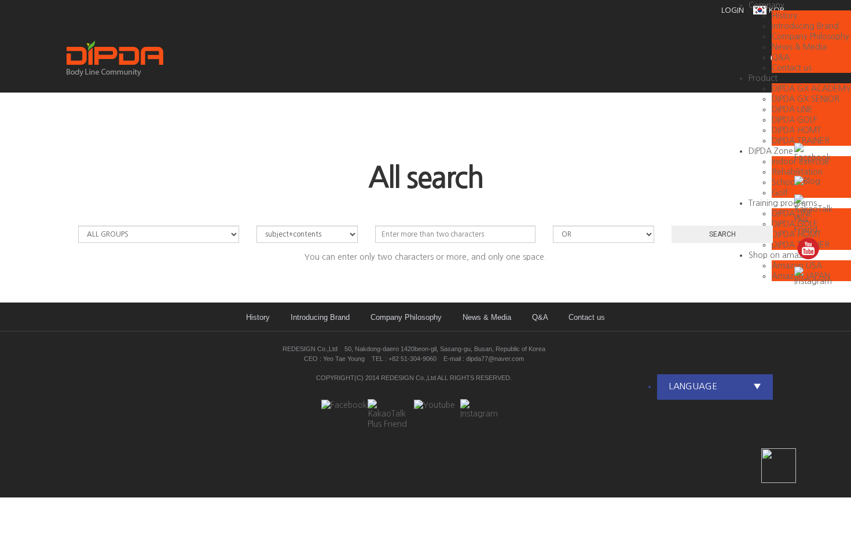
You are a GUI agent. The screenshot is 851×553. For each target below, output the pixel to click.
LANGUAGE (715, 386)
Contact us (586, 317)
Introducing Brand (805, 26)
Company (766, 5)
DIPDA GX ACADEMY (811, 88)
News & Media (487, 317)
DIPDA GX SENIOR (805, 99)
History (785, 16)
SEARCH (722, 234)
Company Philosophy (810, 36)
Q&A (540, 317)
